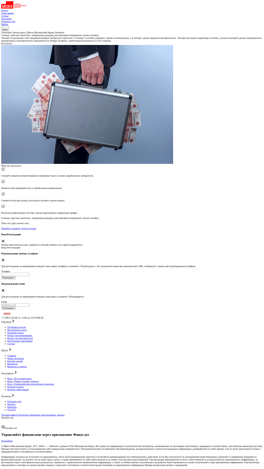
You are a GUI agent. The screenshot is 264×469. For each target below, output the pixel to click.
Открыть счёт (14, 401)
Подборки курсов (16, 327)
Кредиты (12, 407)
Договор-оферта (10, 415)
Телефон (5, 271)
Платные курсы (15, 332)
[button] (132, 321)
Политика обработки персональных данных (42, 415)
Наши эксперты (15, 358)
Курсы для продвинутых (20, 338)
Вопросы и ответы (17, 366)
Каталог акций (15, 361)
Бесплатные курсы (17, 330)
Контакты (12, 364)
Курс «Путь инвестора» (19, 378)
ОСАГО (11, 409)
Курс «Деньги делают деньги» (23, 381)
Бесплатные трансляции (20, 341)
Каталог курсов (15, 387)
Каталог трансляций (18, 389)
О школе (11, 355)
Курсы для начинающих (19, 335)
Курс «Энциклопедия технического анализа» (30, 384)
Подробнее (7, 441)
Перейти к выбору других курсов (18, 228)
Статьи (11, 343)
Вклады (11, 404)
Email (4, 302)
